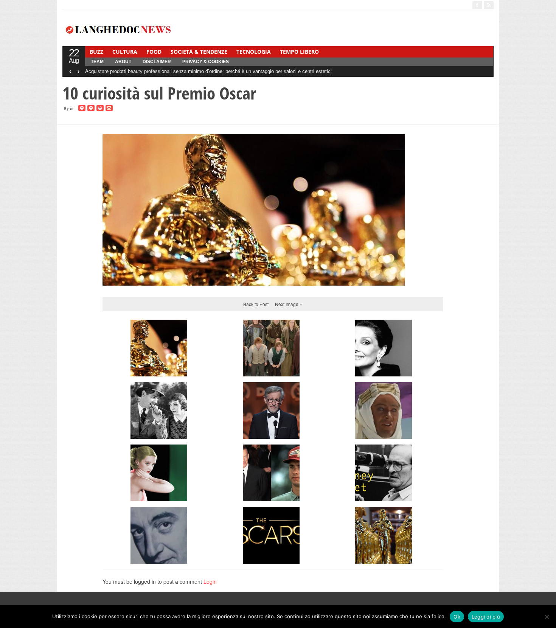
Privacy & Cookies (205, 61)
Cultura (124, 51)
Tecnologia (253, 51)
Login (210, 581)
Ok (456, 617)
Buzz (96, 51)
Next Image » (288, 304)
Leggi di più (486, 617)
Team (97, 61)
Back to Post (256, 304)
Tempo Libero (299, 51)
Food (154, 51)
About (123, 61)
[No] (546, 616)
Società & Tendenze (199, 51)
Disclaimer (157, 61)
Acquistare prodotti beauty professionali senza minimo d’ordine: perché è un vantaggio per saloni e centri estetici (208, 71)
